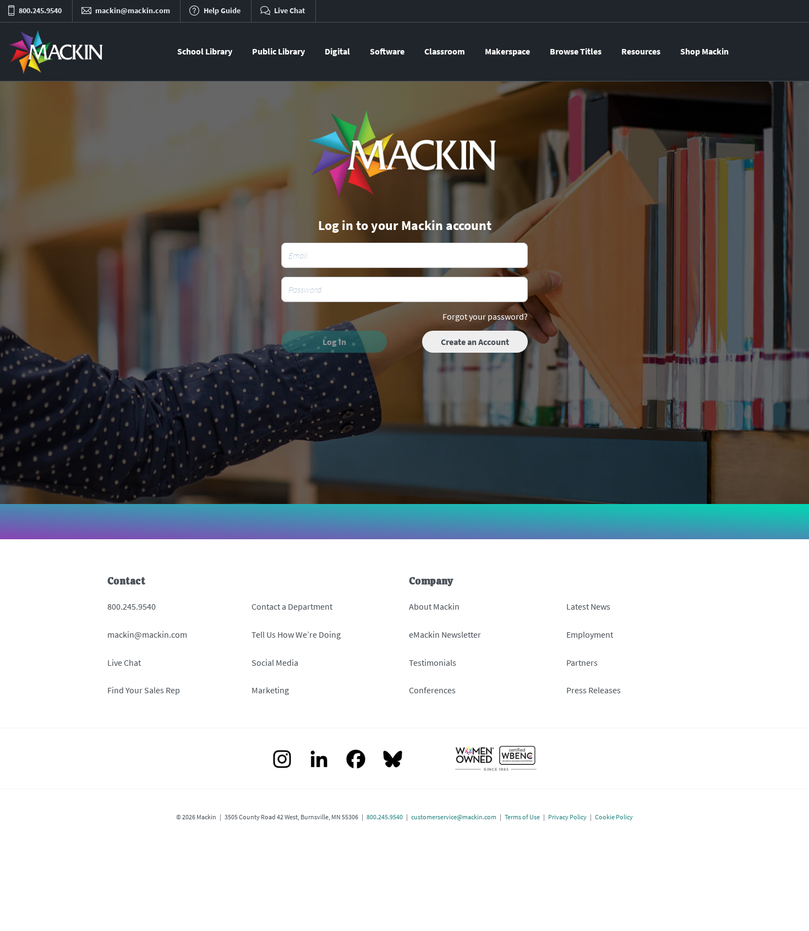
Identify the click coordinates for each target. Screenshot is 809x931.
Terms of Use (522, 817)
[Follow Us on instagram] (282, 760)
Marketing (270, 689)
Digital (337, 51)
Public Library (278, 51)
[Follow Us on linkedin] (319, 760)
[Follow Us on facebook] (355, 760)
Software (387, 51)
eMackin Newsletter (445, 634)
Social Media (275, 662)
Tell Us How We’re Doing (296, 634)
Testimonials (432, 662)
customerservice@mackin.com (453, 817)
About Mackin (434, 606)
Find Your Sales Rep (143, 689)
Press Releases (593, 689)
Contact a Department (292, 606)
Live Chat (124, 662)
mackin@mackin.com (147, 634)
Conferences (432, 689)
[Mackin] (56, 51)
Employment (589, 634)
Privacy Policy (567, 817)
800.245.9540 (131, 606)
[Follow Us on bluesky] (392, 760)
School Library (204, 51)
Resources (640, 51)
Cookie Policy (614, 817)
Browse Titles (576, 51)
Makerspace (507, 51)
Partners (582, 662)
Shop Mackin (704, 51)
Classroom (444, 51)
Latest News (588, 606)
